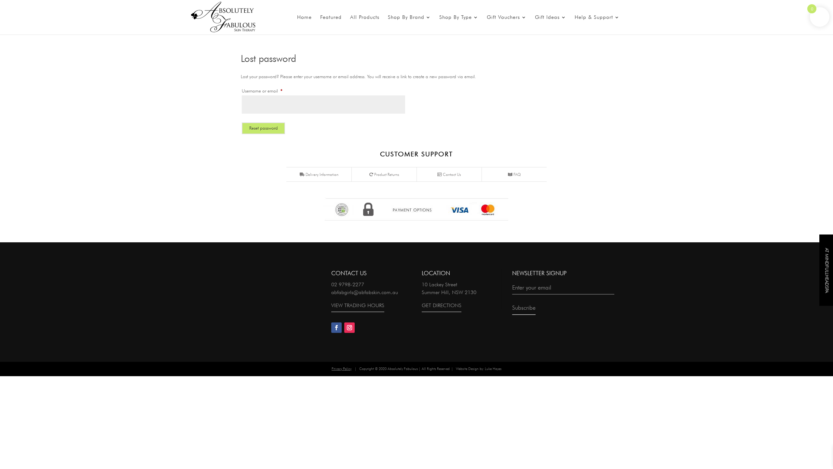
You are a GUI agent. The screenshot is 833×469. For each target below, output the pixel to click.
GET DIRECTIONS (441, 305)
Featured (331, 17)
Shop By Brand (406, 17)
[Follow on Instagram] (349, 327)
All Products (364, 17)
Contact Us (451, 174)
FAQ (516, 174)
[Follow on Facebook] (336, 327)
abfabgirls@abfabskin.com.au (364, 292)
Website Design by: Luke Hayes (478, 368)
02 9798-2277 (347, 284)
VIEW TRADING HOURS (357, 305)
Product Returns (386, 174)
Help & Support (594, 17)
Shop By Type (455, 17)
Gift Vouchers (503, 17)
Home (304, 17)
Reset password (263, 128)
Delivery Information (321, 174)
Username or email (270, 90)
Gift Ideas (547, 17)
